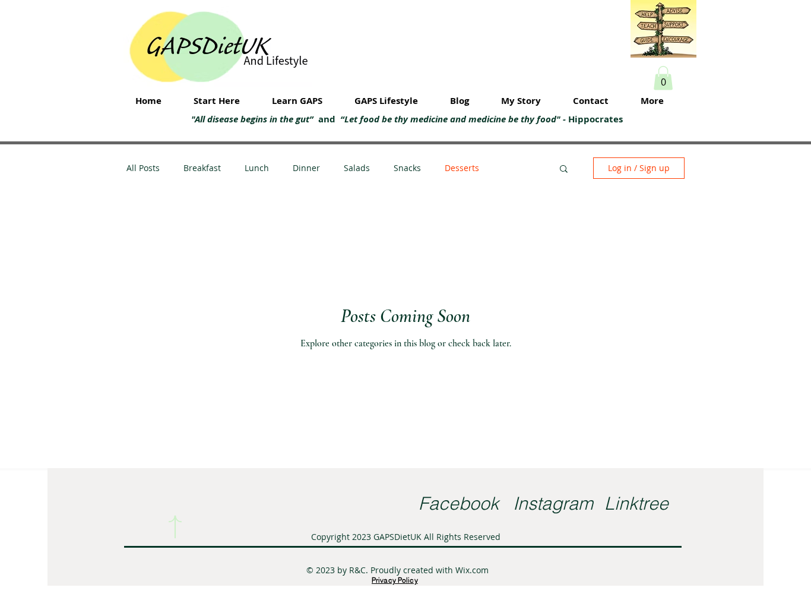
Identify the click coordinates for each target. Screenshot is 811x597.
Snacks (407, 168)
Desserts (462, 168)
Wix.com (472, 570)
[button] (663, 78)
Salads (357, 168)
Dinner (306, 168)
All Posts (143, 168)
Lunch (257, 168)
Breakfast (202, 168)
